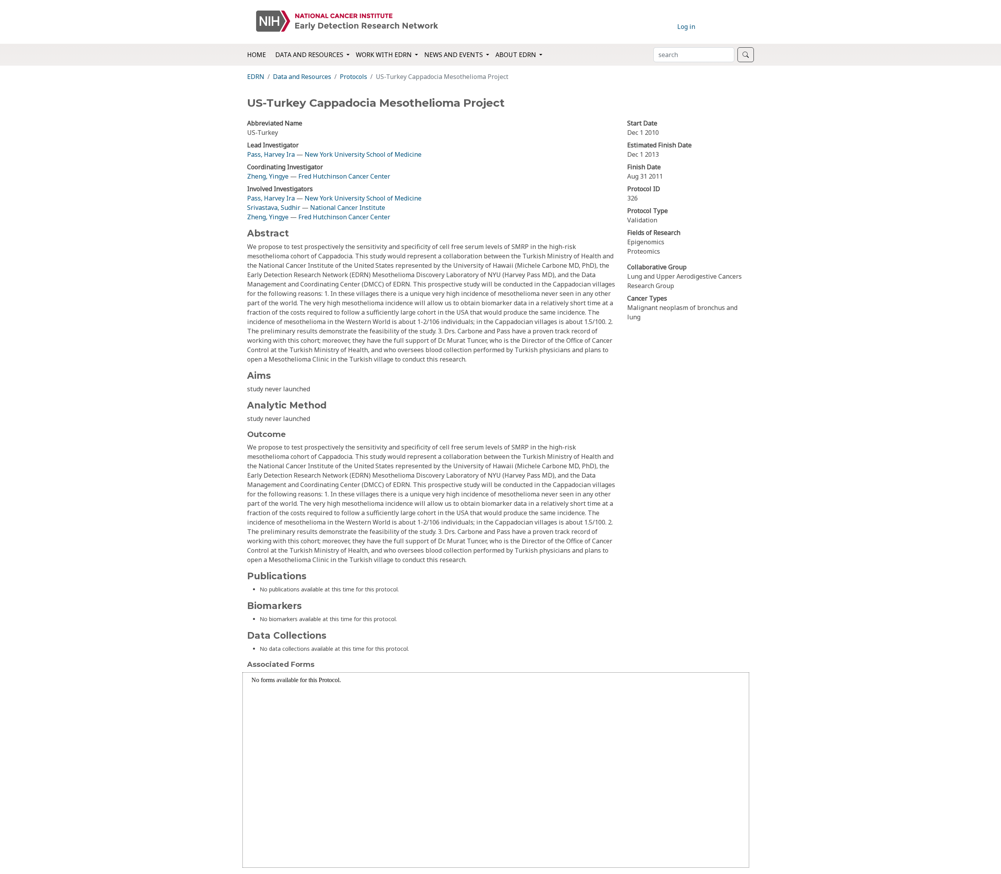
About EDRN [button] (516, 54)
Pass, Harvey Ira (271, 154)
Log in (686, 26)
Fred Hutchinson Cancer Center (344, 176)
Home (256, 54)
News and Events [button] (454, 54)
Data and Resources (302, 76)
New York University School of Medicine (363, 154)
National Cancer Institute (347, 207)
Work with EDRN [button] (384, 54)
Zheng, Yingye (268, 176)
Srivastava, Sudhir (273, 207)
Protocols (353, 76)
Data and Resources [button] (310, 54)
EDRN (255, 76)
